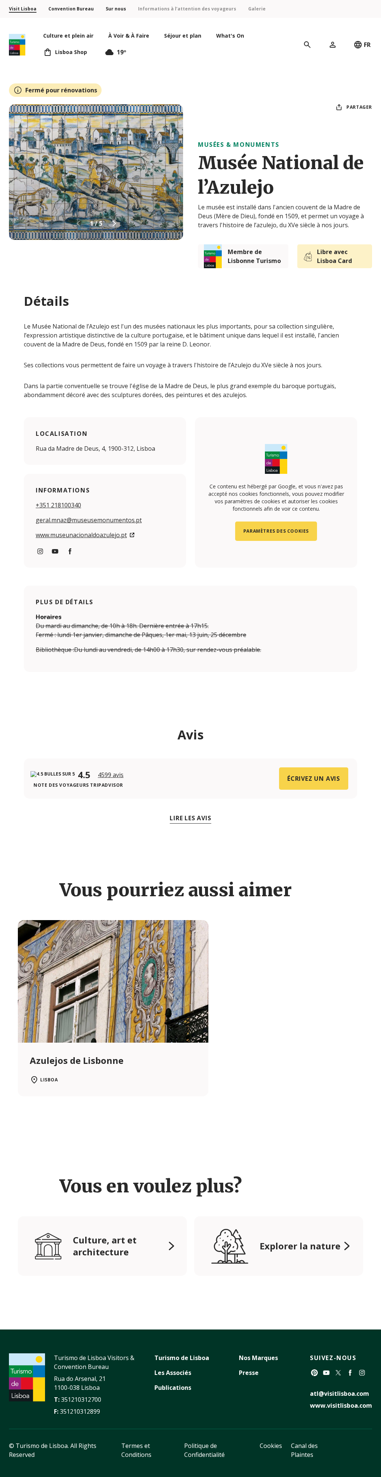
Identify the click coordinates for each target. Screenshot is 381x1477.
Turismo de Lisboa (181, 1358)
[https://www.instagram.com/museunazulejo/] (40, 551)
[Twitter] (338, 1372)
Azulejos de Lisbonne (77, 1060)
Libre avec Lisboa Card (334, 256)
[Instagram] (362, 1372)
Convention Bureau (71, 9)
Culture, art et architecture (105, 1246)
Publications (172, 1388)
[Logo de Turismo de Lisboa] (17, 45)
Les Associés (172, 1373)
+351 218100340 (58, 505)
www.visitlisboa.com (341, 1405)
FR (367, 45)
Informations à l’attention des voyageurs (187, 9)
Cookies (271, 1446)
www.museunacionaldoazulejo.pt (81, 535)
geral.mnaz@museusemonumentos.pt (89, 520)
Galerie (257, 9)
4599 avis (111, 775)
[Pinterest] (314, 1372)
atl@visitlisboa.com (339, 1393)
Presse (249, 1373)
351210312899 (80, 1411)
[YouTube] (326, 1372)
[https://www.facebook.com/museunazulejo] (69, 551)
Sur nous (116, 9)
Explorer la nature (300, 1246)
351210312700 (81, 1399)
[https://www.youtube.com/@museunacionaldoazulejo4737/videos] (55, 551)
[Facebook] (350, 1372)
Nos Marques (258, 1358)
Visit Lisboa (22, 9)
